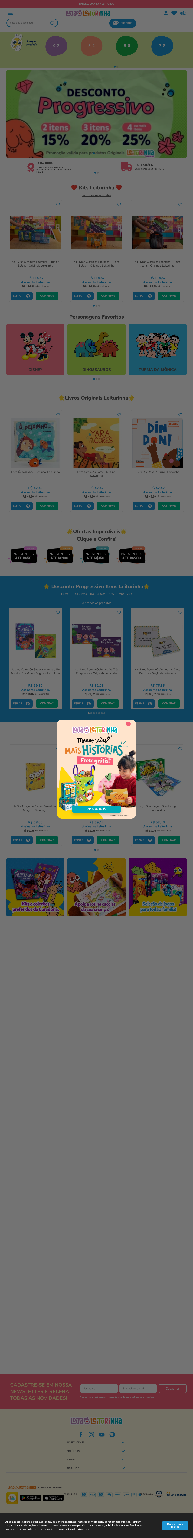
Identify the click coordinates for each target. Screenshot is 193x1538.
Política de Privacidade (77, 1529)
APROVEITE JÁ (96, 808)
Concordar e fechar (175, 1525)
